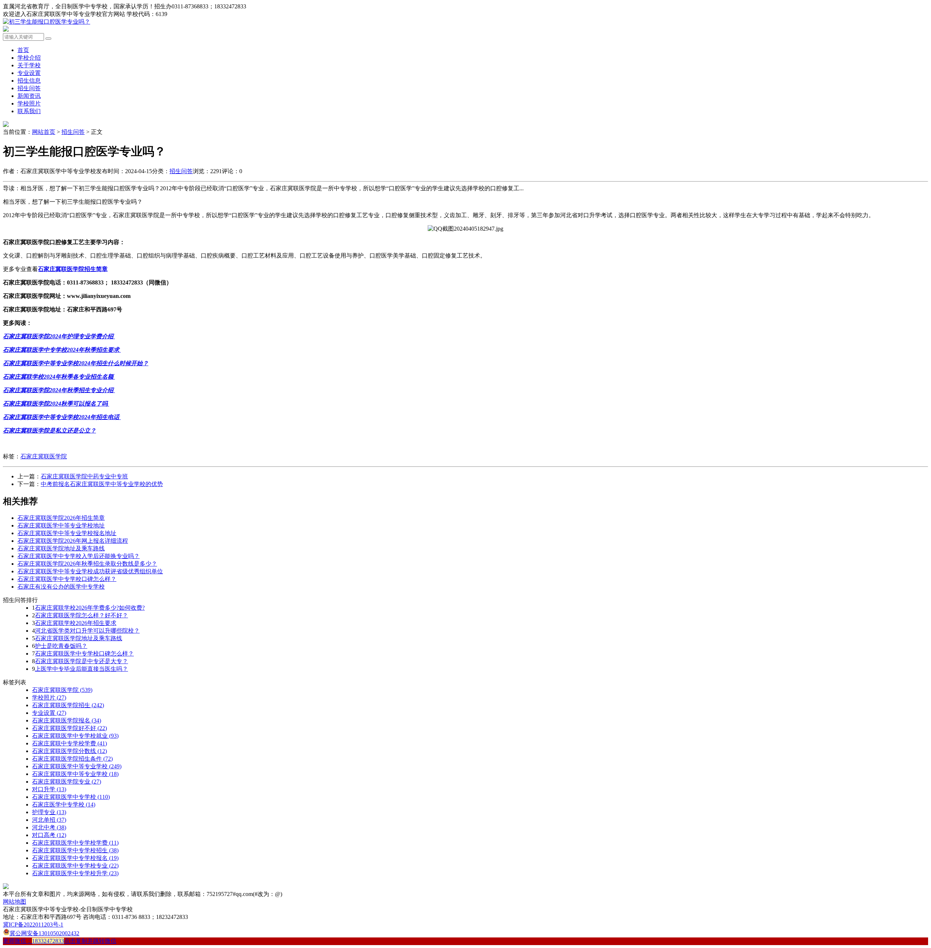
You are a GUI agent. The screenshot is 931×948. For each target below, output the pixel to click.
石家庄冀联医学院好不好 (69, 728)
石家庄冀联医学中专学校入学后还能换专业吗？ (78, 556)
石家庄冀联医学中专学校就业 (75, 736)
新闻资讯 (29, 96)
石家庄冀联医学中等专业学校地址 (61, 525)
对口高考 (49, 835)
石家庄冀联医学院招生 (68, 705)
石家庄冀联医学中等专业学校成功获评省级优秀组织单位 (90, 571)
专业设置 (29, 73)
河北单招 (49, 820)
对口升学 (49, 789)
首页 (23, 50)
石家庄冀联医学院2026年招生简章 (61, 518)
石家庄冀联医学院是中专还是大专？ (81, 661)
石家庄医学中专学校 (63, 804)
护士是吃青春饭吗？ (61, 646)
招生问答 (29, 88)
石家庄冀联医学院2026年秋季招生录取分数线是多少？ (87, 564)
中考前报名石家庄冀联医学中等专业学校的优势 (102, 484)
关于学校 (29, 65)
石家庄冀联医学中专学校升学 (75, 873)
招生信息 (29, 80)
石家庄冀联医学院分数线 (69, 751)
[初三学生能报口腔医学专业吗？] (46, 22)
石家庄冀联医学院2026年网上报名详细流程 (72, 541)
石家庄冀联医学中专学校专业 (75, 866)
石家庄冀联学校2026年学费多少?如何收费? (90, 608)
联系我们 (29, 111)
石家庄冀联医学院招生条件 (72, 759)
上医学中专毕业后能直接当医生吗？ (81, 669)
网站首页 (43, 132)
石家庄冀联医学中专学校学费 (75, 843)
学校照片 (29, 103)
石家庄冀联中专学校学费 (69, 743)
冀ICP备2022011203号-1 (33, 924)
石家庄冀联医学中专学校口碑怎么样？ (66, 579)
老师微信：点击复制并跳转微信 (59, 941)
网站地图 (14, 902)
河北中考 (49, 827)
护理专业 (49, 812)
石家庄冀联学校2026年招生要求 (75, 623)
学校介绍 (29, 58)
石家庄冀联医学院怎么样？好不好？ (81, 615)
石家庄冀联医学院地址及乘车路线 (61, 548)
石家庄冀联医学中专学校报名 (75, 858)
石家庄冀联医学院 (43, 456)
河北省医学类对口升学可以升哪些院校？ (87, 631)
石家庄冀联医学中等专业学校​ (75, 774)
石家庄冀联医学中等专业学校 (76, 766)
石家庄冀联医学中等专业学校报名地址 (66, 533)
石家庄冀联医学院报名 (66, 720)
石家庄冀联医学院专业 (66, 781)
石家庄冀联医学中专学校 (71, 797)
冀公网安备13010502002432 (44, 933)
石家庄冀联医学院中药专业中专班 (84, 476)
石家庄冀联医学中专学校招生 (75, 850)
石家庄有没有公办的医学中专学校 (61, 586)
